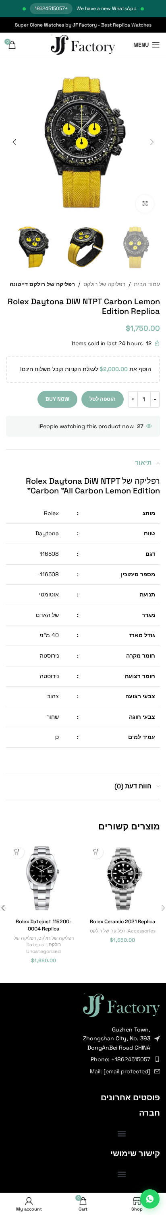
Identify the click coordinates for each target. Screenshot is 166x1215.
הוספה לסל (102, 399)
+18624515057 (51, 8)
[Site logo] (83, 44)
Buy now (57, 399)
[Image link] (121, 1004)
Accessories (142, 931)
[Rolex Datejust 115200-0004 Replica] (43, 878)
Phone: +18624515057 (120, 1059)
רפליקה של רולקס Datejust (37, 941)
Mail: (120, 1071)
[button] (152, 142)
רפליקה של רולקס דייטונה (42, 284)
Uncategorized (43, 951)
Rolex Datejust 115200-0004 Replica (44, 925)
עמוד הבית (147, 284)
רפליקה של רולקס (104, 284)
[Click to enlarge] (145, 204)
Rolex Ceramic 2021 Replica (122, 921)
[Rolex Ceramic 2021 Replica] (122, 878)
